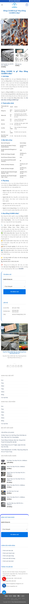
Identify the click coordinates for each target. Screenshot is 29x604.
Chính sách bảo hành (8, 561)
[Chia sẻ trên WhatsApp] (8, 366)
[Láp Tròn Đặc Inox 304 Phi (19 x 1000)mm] (7, 55)
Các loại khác (4, 397)
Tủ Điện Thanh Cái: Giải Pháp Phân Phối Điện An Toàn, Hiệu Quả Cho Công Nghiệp (13, 436)
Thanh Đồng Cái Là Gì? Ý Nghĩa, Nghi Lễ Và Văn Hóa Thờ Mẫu (13, 445)
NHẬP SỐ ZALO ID (7, 279)
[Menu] (2, 5)
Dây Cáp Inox (18, 64)
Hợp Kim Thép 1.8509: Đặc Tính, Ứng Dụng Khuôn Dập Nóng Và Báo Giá (14, 352)
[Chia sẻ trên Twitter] (13, 366)
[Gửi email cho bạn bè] (16, 366)
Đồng (2, 394)
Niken (2, 386)
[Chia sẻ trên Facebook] (10, 366)
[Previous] (1, 59)
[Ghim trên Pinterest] (18, 366)
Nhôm (2, 391)
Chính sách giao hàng (8, 555)
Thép (2, 388)
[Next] (28, 59)
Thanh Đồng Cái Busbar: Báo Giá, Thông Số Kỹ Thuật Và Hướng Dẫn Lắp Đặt (13, 441)
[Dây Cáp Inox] (21, 55)
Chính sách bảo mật (8, 550)
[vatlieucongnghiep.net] (14, 4)
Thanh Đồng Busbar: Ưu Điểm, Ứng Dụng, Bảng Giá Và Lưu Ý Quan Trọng (14, 450)
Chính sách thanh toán (8, 553)
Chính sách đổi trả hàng (9, 558)
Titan (2, 383)
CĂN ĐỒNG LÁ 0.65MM (7, 432)
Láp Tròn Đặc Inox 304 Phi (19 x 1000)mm (7, 65)
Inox (2, 380)
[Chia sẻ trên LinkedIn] (21, 366)
